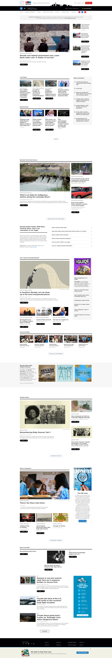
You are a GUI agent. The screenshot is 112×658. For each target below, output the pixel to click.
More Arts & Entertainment (56, 353)
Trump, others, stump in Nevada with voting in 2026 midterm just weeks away (83, 113)
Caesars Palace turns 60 (43, 319)
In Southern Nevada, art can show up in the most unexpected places (38, 92)
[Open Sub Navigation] (23, 12)
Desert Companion (30, 12)
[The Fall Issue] (83, 479)
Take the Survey (82, 652)
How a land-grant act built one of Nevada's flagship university (80, 416)
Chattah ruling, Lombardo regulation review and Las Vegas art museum (82, 100)
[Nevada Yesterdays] (47, 373)
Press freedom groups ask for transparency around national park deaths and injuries (80, 180)
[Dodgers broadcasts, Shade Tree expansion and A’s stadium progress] (51, 83)
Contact (74, 12)
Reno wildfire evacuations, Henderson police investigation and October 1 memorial (25, 93)
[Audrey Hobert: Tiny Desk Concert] (56, 339)
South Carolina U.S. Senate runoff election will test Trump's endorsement (37, 122)
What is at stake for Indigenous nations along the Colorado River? (35, 196)
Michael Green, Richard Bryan (76, 419)
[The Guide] (82, 266)
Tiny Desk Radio (25, 332)
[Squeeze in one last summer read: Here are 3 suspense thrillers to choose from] (28, 580)
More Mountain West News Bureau (56, 218)
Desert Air (26, 377)
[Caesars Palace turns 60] (44, 311)
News (21, 12)
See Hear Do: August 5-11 (60, 319)
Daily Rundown (23, 88)
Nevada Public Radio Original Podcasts (26, 366)
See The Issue (82, 521)
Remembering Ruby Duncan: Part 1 (35, 432)
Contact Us (47, 645)
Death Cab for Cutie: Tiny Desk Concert (69, 345)
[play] (21, 8)
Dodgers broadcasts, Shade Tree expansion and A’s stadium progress (50, 92)
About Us (47, 642)
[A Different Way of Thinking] (27, 517)
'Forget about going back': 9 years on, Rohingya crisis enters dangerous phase (48, 617)
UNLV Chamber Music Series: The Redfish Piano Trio (81, 296)
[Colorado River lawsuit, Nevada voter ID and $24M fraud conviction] (76, 35)
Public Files (81, 642)
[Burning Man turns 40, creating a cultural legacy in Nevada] (27, 311)
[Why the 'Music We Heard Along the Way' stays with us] (56, 557)
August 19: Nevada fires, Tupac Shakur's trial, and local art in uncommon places (83, 94)
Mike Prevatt (22, 296)
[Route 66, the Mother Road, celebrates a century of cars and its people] (81, 193)
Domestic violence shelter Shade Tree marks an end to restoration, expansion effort (63, 92)
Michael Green (22, 434)
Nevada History (24, 397)
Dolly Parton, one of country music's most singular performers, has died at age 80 (50, 122)
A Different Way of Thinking (24, 526)
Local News (23, 77)
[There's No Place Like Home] (44, 485)
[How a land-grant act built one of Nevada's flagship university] (81, 406)
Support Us (58, 642)
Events (57, 12)
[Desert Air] (65, 373)
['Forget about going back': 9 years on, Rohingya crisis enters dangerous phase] (28, 617)
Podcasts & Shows (48, 12)
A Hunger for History (59, 526)
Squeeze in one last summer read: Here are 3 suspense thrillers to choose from (49, 580)
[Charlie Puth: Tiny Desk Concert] (85, 339)
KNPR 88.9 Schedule (72, 642)
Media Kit (81, 645)
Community (60, 88)
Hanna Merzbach (74, 183)
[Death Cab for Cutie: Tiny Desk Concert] (70, 339)
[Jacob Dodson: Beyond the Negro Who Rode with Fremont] (44, 517)
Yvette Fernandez (23, 60)
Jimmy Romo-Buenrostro (24, 529)
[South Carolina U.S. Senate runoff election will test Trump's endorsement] (38, 113)
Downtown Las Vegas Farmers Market (82, 305)
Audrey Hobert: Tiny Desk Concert (53, 345)
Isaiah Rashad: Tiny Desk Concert (24, 345)
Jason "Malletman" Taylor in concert (81, 310)
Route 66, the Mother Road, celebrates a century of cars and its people (79, 204)
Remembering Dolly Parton (28, 551)
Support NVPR (65, 12)
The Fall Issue (82, 493)
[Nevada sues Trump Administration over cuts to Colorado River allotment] (76, 62)
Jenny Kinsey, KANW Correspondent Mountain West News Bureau (78, 208)
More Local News (79, 78)
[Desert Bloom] (83, 373)
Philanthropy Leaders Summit (81, 300)
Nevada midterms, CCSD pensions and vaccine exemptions (82, 107)
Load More (44, 631)
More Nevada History (56, 455)
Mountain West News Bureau (28, 160)
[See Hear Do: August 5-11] (60, 311)
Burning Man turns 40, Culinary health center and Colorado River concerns (82, 120)
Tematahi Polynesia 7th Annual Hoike (82, 315)
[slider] (26, 8)
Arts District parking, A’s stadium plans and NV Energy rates (83, 83)
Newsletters (80, 3)
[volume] (25, 8)
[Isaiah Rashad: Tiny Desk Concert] (26, 339)
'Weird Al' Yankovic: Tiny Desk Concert (39, 345)
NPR (20, 117)
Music (39, 12)
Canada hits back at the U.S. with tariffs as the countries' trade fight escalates (49, 600)
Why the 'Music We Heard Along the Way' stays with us (53, 566)
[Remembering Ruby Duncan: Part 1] (45, 414)
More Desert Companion (56, 540)
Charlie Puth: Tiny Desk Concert (83, 345)
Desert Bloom (23, 374)
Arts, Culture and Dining (38, 88)
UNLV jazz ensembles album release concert (81, 290)
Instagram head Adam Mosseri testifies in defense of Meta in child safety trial (25, 122)
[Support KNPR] (83, 597)
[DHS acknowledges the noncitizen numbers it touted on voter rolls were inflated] (63, 113)
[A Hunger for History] (60, 517)
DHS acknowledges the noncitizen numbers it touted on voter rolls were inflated (63, 123)
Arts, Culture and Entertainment (29, 258)
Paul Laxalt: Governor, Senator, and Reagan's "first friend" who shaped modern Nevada (80, 443)
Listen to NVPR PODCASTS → (27, 383)
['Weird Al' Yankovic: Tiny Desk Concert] (41, 339)
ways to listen (33, 247)
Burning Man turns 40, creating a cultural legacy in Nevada (26, 321)
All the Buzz (79, 88)
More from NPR (25, 547)
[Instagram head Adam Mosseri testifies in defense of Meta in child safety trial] (25, 113)
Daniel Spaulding (23, 199)
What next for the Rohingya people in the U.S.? (77, 553)
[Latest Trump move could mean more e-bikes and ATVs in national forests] (76, 26)
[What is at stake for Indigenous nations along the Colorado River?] (45, 177)
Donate (89, 3)
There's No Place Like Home (32, 503)
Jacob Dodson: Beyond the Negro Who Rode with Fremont (43, 527)
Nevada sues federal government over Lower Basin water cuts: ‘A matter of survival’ (39, 56)
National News (24, 107)
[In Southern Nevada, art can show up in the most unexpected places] (38, 83)
